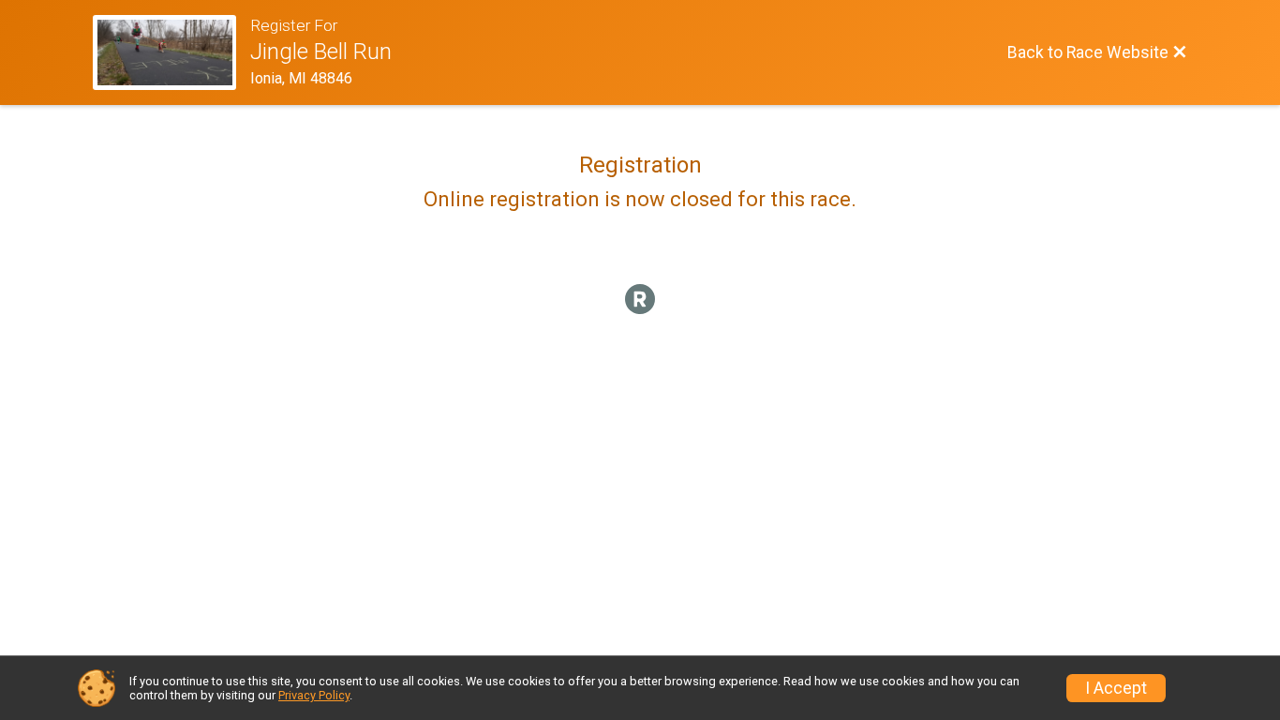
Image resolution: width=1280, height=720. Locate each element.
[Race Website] (171, 52)
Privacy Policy (314, 695)
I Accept (1116, 688)
